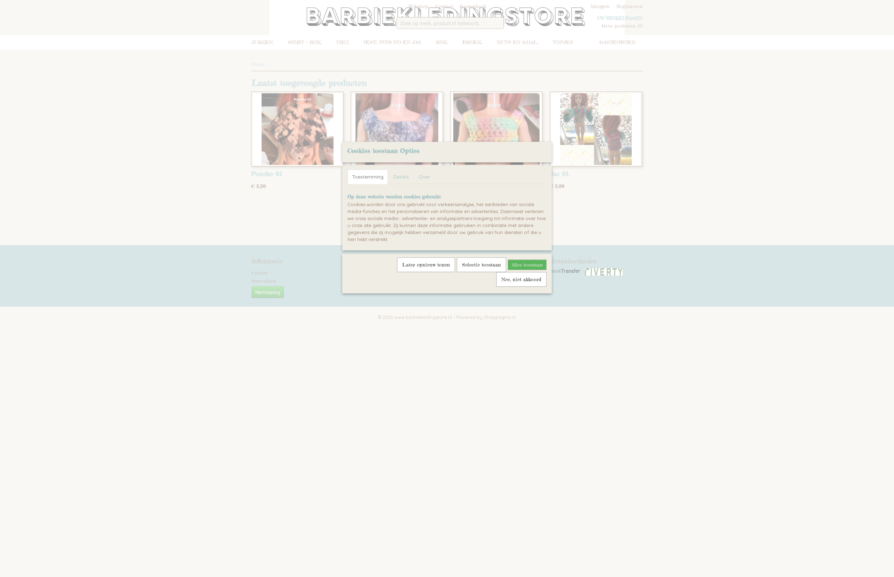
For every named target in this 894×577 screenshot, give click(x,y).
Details (401, 177)
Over (424, 177)
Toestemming (367, 177)
